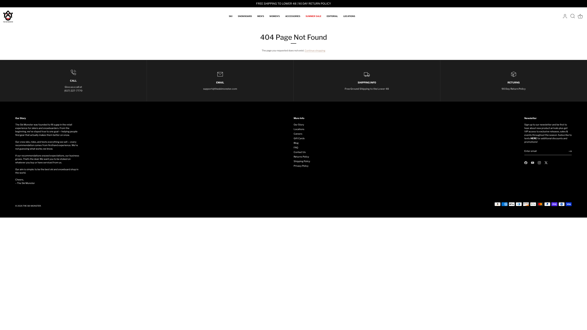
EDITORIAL (332, 16)
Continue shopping (315, 50)
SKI (230, 16)
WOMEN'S (274, 16)
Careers (298, 133)
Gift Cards (299, 138)
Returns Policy (301, 156)
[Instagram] (539, 162)
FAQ (296, 147)
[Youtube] (532, 162)
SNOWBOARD (245, 16)
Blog (296, 143)
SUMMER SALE (313, 16)
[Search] (572, 16)
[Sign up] (570, 151)
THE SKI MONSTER (32, 206)
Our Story (299, 124)
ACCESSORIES (292, 16)
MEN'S (260, 16)
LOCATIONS (349, 16)
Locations (299, 129)
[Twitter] (546, 162)
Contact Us (300, 152)
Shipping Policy (302, 161)
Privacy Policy (301, 166)
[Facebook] (525, 162)
